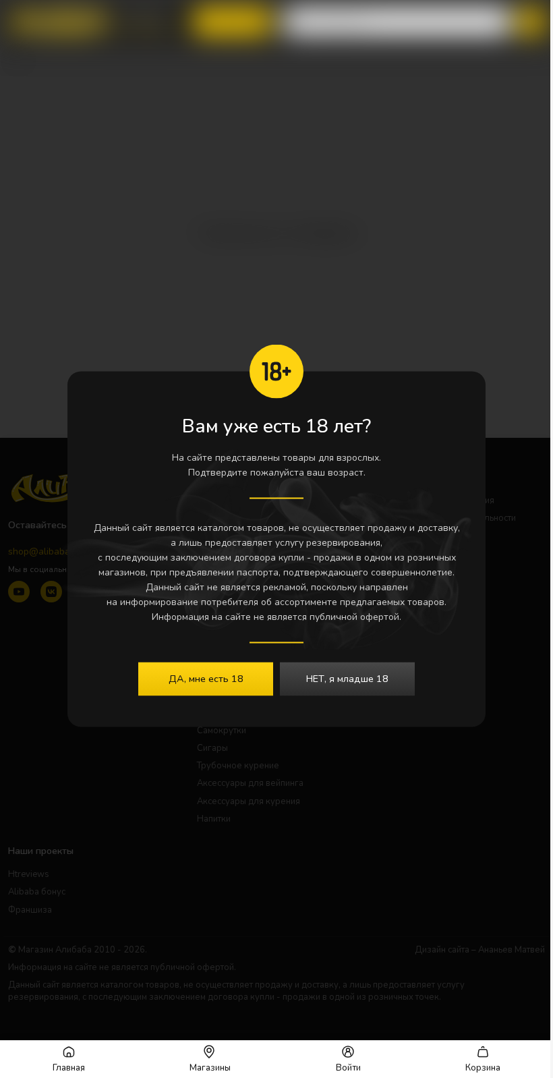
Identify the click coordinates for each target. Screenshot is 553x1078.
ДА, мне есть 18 (206, 678)
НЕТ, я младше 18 (347, 678)
